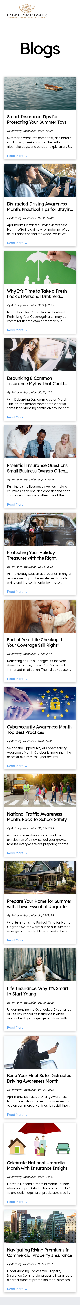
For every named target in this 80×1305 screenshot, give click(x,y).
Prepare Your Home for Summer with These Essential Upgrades (39, 903)
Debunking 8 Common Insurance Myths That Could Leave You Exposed (35, 383)
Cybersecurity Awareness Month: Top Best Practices (39, 729)
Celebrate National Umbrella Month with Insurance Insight (37, 1165)
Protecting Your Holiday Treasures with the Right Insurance (31, 558)
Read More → (17, 156)
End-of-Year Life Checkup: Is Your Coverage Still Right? (35, 642)
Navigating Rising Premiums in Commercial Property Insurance (39, 1252)
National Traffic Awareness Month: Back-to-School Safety (37, 816)
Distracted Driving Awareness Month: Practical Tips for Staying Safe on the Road (40, 209)
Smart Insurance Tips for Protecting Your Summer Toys (36, 119)
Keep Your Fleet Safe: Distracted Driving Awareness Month (39, 1078)
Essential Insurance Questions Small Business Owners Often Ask (37, 471)
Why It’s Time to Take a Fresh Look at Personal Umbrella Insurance (37, 296)
